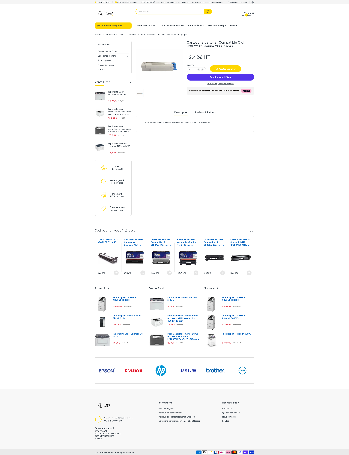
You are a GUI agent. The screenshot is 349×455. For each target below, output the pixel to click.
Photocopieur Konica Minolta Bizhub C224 (127, 316)
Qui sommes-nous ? (231, 413)
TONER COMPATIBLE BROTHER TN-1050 (107, 241)
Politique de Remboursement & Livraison (177, 417)
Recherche (227, 408)
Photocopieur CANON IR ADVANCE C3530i (124, 298)
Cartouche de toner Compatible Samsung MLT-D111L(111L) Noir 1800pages (133, 242)
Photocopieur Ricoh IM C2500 (236, 334)
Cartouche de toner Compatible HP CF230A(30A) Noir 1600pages (239, 242)
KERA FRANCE (109, 452)
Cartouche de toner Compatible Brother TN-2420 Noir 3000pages (187, 242)
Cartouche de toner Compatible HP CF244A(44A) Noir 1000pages (160, 242)
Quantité (190, 65)
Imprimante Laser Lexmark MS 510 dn (117, 93)
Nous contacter (229, 417)
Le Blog (225, 421)
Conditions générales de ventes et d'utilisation (179, 421)
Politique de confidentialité (171, 413)
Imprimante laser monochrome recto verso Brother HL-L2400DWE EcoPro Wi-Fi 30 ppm (119, 129)
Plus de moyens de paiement (220, 83)
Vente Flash (157, 288)
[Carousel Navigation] (129, 83)
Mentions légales (166, 408)
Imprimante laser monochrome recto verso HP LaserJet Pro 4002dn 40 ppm (119, 112)
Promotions (102, 288)
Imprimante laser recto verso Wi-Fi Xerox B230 (119, 144)
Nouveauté (211, 288)
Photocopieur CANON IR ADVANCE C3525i (234, 316)
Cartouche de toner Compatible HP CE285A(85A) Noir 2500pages (213, 242)
